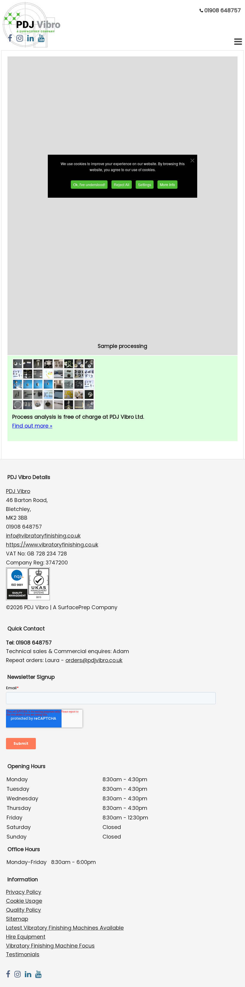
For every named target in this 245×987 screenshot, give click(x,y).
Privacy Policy (23, 892)
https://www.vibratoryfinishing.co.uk (52, 544)
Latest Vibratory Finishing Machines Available (65, 927)
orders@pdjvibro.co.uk (93, 660)
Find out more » (32, 425)
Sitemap (17, 918)
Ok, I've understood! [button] (89, 184)
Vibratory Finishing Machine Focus (50, 945)
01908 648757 (222, 10)
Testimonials (22, 954)
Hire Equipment (25, 936)
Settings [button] (144, 184)
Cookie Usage (24, 901)
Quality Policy (23, 910)
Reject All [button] (121, 184)
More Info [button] (167, 184)
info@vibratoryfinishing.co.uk (43, 535)
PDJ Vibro (18, 491)
